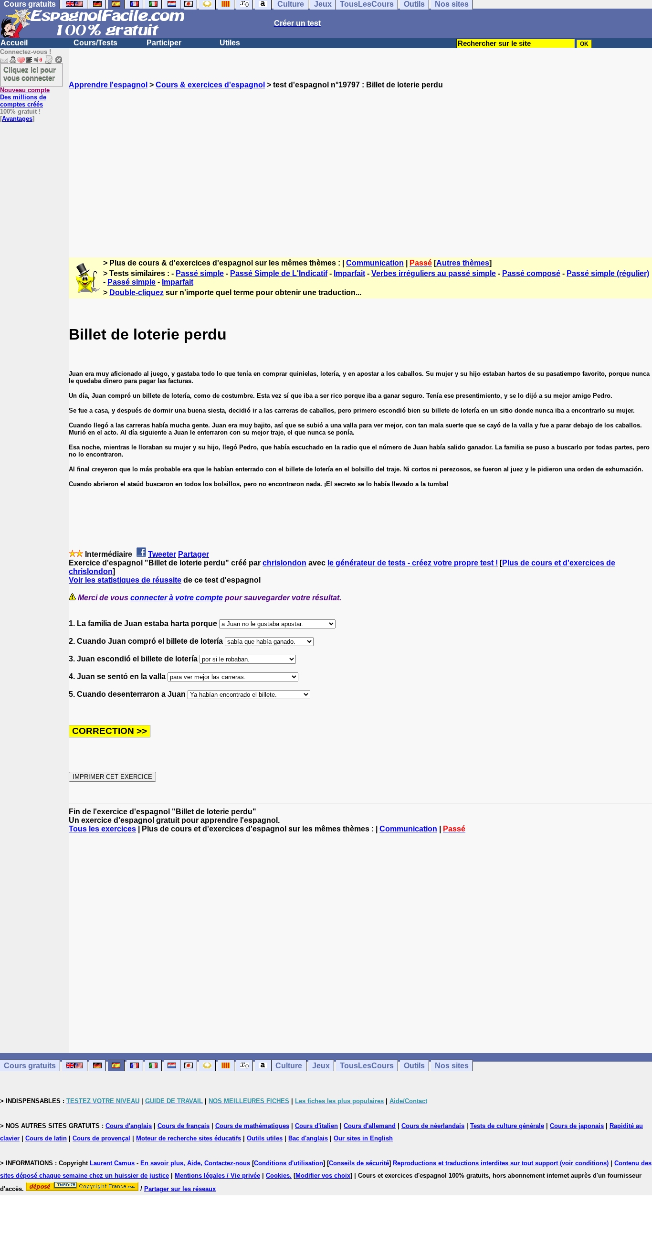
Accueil (14, 43)
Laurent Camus (112, 1163)
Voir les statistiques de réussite (125, 580)
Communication (375, 263)
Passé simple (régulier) (608, 273)
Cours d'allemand (370, 1125)
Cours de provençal (101, 1138)
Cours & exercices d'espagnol (210, 85)
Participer (164, 43)
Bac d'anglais (308, 1138)
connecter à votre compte (176, 598)
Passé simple (200, 273)
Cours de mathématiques (252, 1125)
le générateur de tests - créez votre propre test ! (412, 563)
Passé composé (531, 273)
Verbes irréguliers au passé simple (433, 273)
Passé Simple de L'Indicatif (278, 273)
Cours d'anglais (128, 1125)
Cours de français (184, 1125)
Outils (414, 1066)
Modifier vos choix (322, 1175)
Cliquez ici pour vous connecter (29, 73)
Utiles (230, 43)
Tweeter (162, 554)
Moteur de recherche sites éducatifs (188, 1138)
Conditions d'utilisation (288, 1163)
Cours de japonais (577, 1125)
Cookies (278, 1175)
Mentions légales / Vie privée (217, 1175)
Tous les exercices (102, 829)
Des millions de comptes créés (25, 97)
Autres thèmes (462, 263)
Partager (193, 554)
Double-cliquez (136, 292)
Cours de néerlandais (432, 1125)
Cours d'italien (316, 1125)
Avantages (17, 118)
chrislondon (284, 563)
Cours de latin (46, 1138)
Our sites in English (363, 1138)
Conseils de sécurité (359, 1163)
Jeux (321, 1066)
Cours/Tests (95, 43)
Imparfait (349, 273)
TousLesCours (367, 1066)
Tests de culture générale (507, 1125)
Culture (288, 1066)
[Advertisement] (360, 165)
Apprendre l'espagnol (108, 85)
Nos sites (452, 1066)
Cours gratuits (30, 1066)
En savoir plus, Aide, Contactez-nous (195, 1163)
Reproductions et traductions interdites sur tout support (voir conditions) (501, 1163)
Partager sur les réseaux (180, 1188)
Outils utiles (265, 1138)
